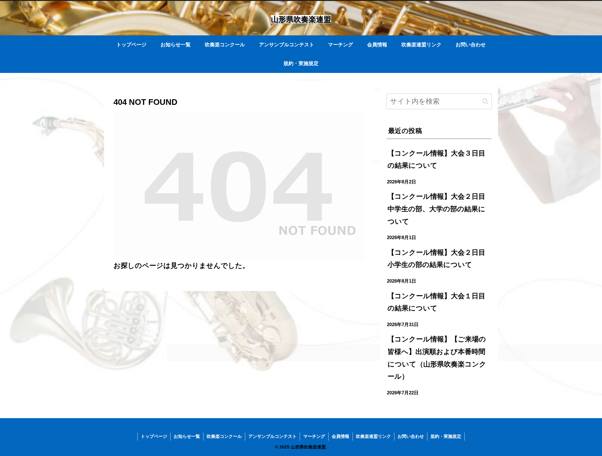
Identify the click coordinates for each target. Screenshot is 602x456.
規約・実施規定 (445, 436)
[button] (485, 101)
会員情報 (340, 436)
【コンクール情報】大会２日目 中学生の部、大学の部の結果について (440, 208)
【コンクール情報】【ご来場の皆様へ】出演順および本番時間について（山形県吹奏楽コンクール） (437, 357)
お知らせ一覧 (187, 436)
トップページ (154, 436)
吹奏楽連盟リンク (373, 436)
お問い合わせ (411, 436)
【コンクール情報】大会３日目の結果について (436, 159)
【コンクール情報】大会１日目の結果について (436, 302)
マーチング (314, 436)
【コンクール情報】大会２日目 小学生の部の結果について (440, 258)
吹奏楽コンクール (224, 436)
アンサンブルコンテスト (272, 436)
